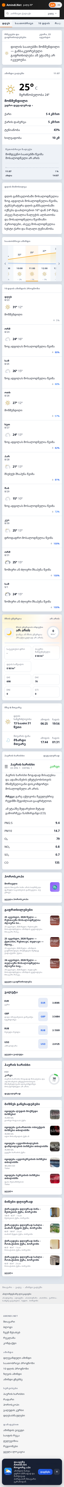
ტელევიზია (10, 1440)
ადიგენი (18, 1298)
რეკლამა (9, 1337)
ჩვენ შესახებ (11, 1332)
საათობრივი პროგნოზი (19, 1363)
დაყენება (45, 1472)
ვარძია (52, 1298)
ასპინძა (43, 1298)
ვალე (18, 1287)
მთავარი (7, 1287)
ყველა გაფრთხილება (18, 981)
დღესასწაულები (14, 1415)
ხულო (24, 1300)
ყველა (8, 1191)
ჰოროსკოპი (11, 1404)
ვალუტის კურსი (13, 1410)
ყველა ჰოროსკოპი (16, 899)
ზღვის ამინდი (12, 1373)
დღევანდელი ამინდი (17, 1357)
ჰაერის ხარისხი (13, 1393)
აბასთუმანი (31, 1298)
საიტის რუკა (11, 1435)
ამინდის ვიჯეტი (13, 1430)
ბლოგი (7, 1327)
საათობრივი (24, 23)
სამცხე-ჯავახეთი (11, 1300)
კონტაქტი (9, 1343)
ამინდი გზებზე (12, 1379)
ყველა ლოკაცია (14, 1451)
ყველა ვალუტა (13, 1054)
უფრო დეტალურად (18, 105)
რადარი (8, 1399)
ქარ (52, 5)
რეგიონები (10, 1446)
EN (59, 5)
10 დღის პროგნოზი (16, 1368)
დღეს (6, 23)
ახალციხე (7, 1298)
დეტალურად (51, 755)
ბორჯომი (33, 1300)
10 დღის (44, 23)
